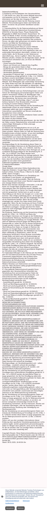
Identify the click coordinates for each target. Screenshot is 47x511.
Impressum (26, 501)
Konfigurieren (9, 503)
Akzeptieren (10, 508)
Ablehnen (21, 508)
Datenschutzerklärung (12, 501)
